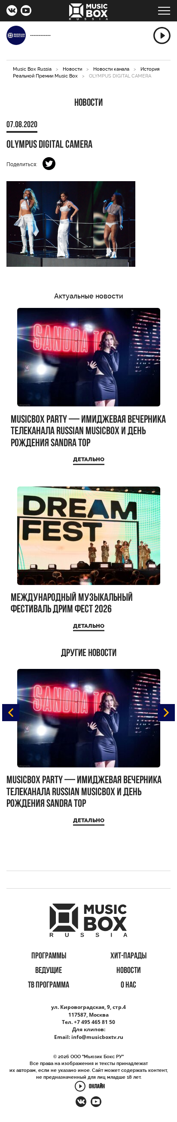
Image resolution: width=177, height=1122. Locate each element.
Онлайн (97, 1086)
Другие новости (88, 653)
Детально (88, 459)
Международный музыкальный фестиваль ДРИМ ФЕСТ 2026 (72, 604)
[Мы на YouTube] (26, 11)
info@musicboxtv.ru (97, 1037)
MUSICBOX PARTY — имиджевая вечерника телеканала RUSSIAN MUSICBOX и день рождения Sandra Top (88, 432)
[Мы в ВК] (11, 11)
